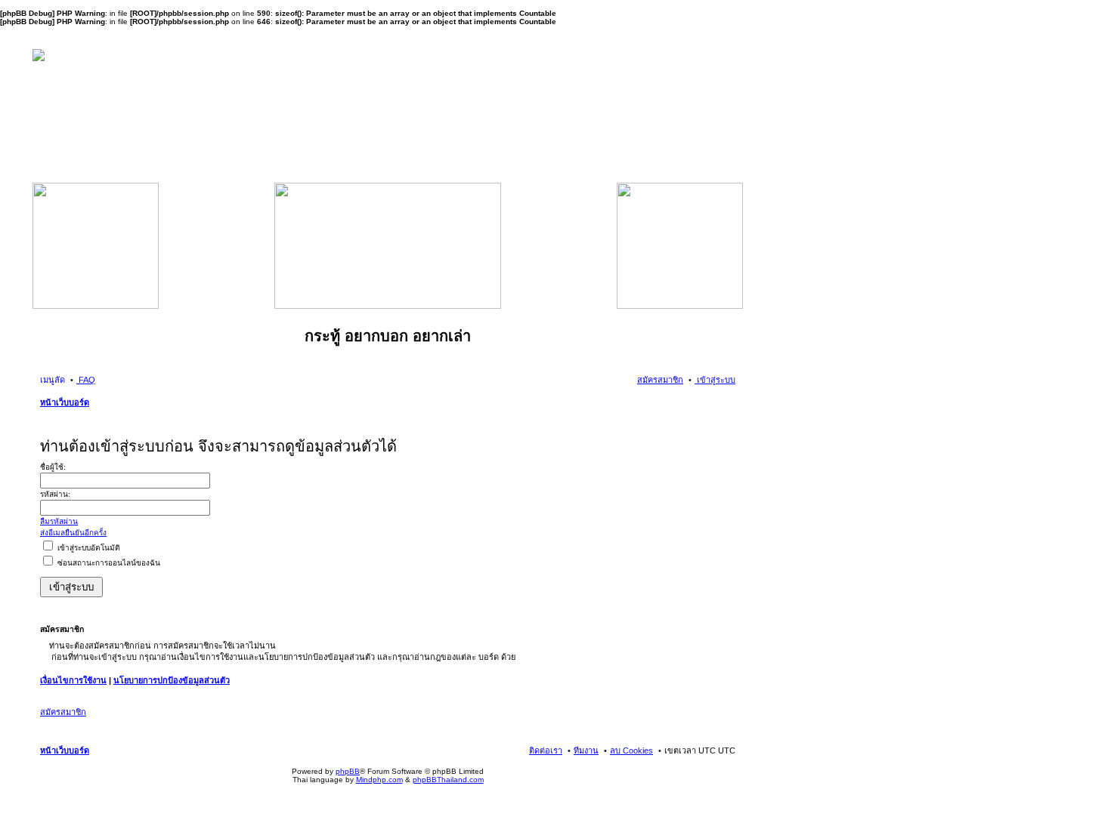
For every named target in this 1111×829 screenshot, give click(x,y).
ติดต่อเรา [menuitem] (545, 750)
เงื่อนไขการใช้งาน (73, 680)
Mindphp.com (379, 779)
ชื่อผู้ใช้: (53, 467)
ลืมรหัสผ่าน (59, 521)
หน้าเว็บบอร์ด (64, 402)
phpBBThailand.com (448, 779)
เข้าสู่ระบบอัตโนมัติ (87, 548)
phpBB (348, 771)
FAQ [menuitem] (85, 379)
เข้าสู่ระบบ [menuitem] (715, 379)
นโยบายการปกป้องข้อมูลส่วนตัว (171, 680)
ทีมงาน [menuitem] (586, 750)
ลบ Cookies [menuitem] (631, 750)
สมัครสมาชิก (63, 712)
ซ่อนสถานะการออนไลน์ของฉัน (107, 563)
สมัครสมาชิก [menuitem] (660, 379)
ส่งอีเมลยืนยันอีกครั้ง (73, 533)
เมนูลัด (52, 379)
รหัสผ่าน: (55, 494)
